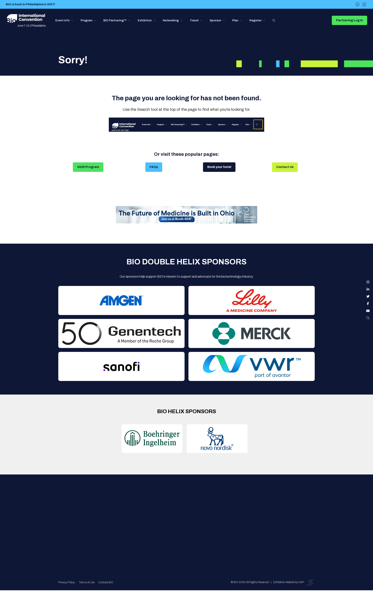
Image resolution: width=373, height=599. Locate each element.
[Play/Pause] (364, 4)
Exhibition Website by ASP (288, 582)
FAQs (154, 167)
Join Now (125, 519)
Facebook (368, 303)
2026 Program (88, 167)
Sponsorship (189, 527)
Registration (188, 519)
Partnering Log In (349, 20)
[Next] (357, 4)
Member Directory (131, 511)
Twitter (368, 296)
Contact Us (285, 167)
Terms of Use (86, 582)
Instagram (368, 282)
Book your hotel (219, 167)
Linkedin (368, 289)
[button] (64, 20)
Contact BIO (105, 582)
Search (274, 20)
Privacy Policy (66, 582)
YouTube (368, 311)
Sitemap (186, 535)
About (123, 504)
